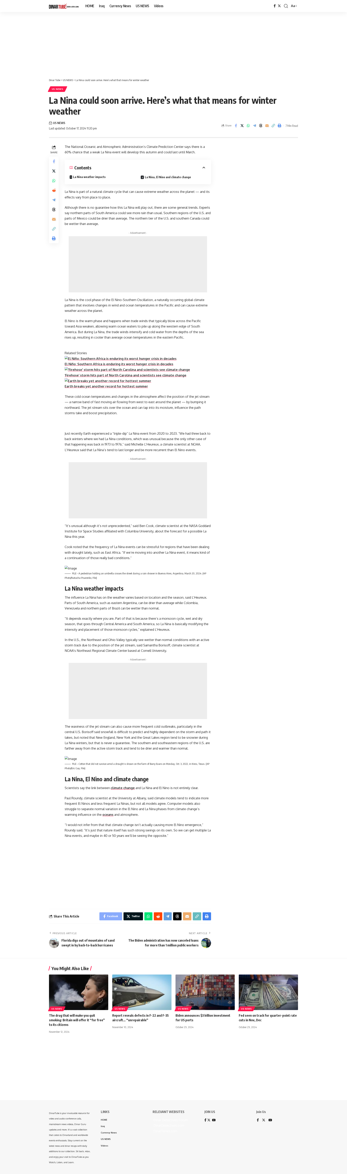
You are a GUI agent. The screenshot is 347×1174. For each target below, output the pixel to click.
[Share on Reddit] (54, 190)
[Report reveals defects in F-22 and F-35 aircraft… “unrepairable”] (141, 992)
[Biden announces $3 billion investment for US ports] (205, 992)
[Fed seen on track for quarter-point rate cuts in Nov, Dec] (268, 992)
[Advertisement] (124, 43)
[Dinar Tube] (64, 6)
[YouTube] (270, 1120)
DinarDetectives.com (168, 1125)
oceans (107, 815)
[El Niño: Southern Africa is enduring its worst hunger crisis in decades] (121, 358)
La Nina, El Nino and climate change (168, 177)
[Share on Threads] (260, 125)
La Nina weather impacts (89, 177)
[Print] (279, 125)
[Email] (267, 125)
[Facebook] (275, 6)
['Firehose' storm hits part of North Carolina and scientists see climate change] (127, 370)
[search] (286, 6)
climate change (123, 788)
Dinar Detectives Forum (170, 1120)
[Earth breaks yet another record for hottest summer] (108, 381)
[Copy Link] (273, 125)
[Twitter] (279, 6)
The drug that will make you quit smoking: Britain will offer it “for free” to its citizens (77, 1020)
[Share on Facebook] (236, 125)
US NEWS (57, 89)
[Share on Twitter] (242, 125)
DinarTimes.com (165, 1131)
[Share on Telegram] (254, 125)
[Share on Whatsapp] (248, 125)
